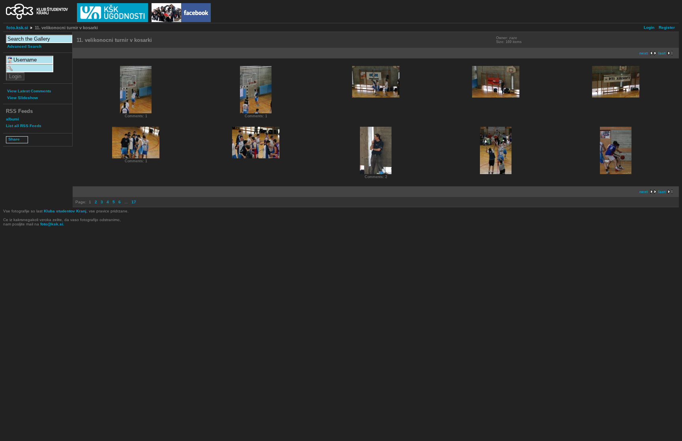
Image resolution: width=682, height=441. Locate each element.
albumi (12, 119)
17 (133, 202)
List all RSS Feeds (23, 126)
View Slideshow (22, 98)
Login (649, 27)
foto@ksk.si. (52, 224)
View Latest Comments (29, 91)
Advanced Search (24, 46)
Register (667, 27)
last (661, 53)
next (643, 53)
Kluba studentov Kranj (65, 211)
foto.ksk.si (17, 27)
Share (14, 139)
